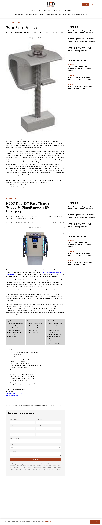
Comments (13, 451)
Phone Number (40, 426)
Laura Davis (18, 402)
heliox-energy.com (12, 395)
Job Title (39, 432)
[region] (51, 522)
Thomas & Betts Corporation (21, 32)
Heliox (15, 222)
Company (12, 432)
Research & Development (79, 14)
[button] (7, 5)
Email (12, 426)
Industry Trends (52, 14)
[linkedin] (32, 38)
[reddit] (38, 38)
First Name (13, 419)
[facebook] (30, 38)
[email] (41, 38)
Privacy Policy (48, 521)
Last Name (39, 419)
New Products (19, 14)
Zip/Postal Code (14, 438)
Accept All (94, 521)
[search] (10, 5)
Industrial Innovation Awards (35, 14)
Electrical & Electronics (13, 22)
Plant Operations (64, 14)
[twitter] (35, 38)
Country (12, 444)
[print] (64, 38)
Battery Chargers (11, 198)
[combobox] (35, 447)
